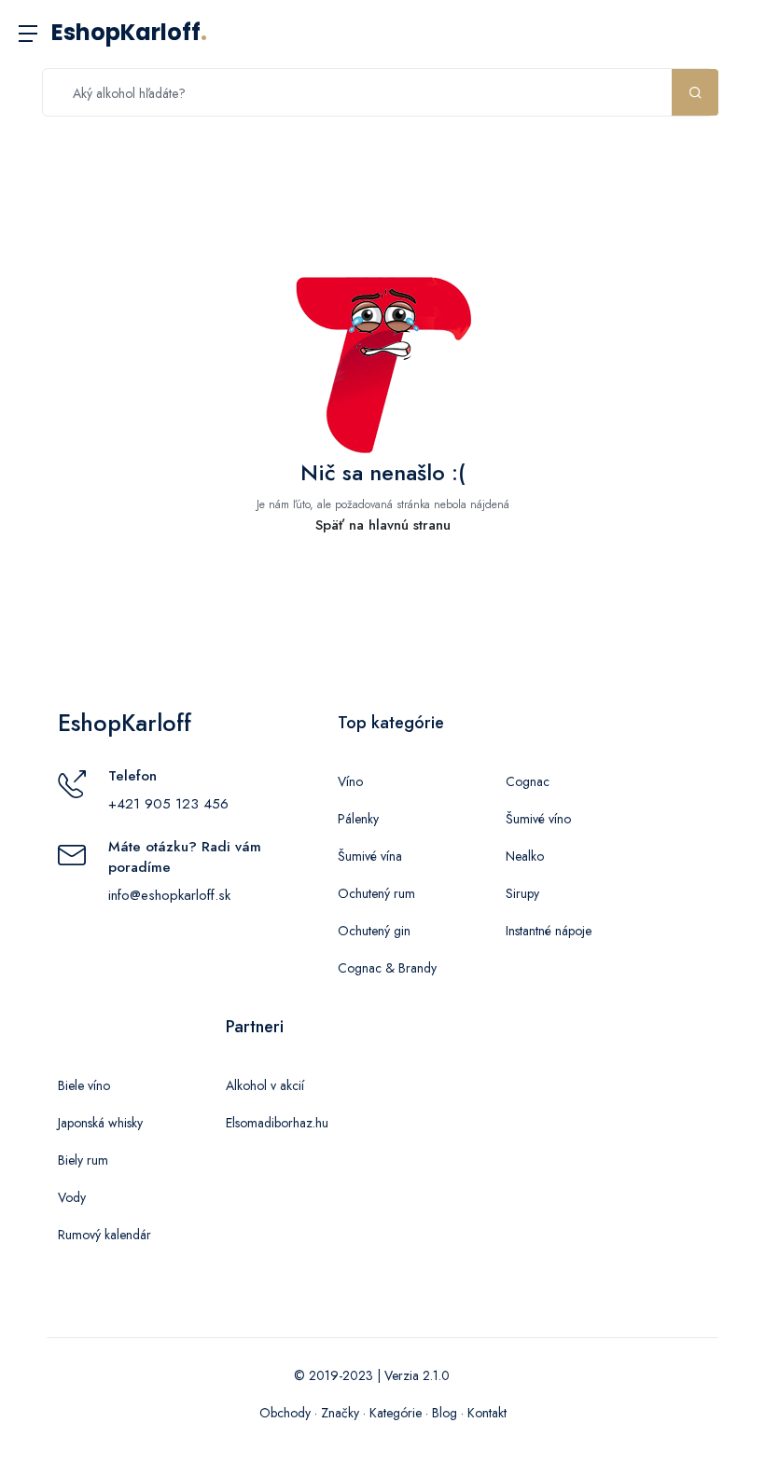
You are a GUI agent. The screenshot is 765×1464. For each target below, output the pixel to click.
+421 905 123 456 (168, 804)
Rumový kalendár (104, 1234)
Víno (350, 781)
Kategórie (395, 1412)
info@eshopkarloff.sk (169, 895)
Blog (444, 1412)
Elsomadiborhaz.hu (277, 1122)
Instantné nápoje (548, 930)
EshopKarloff (129, 32)
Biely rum (83, 1160)
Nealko (525, 856)
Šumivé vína (370, 856)
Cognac (527, 781)
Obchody (285, 1412)
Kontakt (487, 1412)
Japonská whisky (100, 1122)
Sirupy (522, 893)
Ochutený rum (376, 893)
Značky (340, 1412)
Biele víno (84, 1085)
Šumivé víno (538, 818)
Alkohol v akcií (265, 1085)
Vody (72, 1197)
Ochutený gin (374, 930)
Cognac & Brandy (387, 968)
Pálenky (358, 818)
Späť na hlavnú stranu (383, 525)
